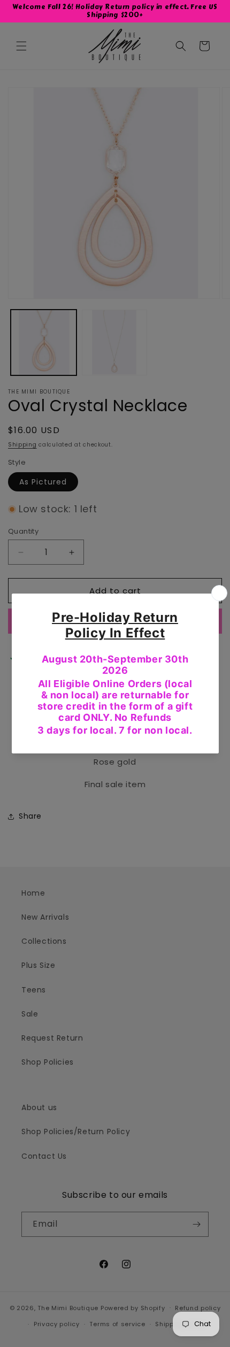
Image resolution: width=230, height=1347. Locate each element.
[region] (115, 11)
